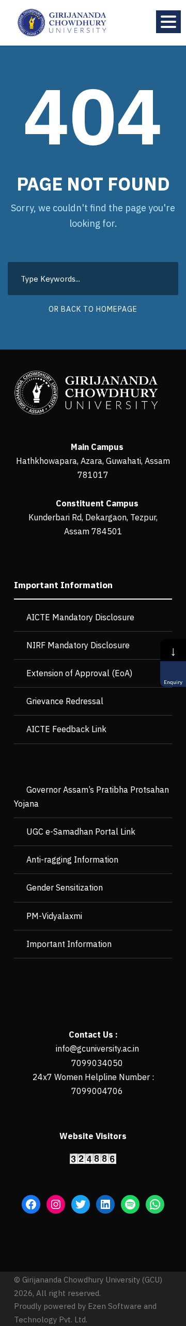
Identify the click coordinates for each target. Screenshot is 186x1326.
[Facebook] (31, 1204)
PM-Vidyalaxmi (54, 916)
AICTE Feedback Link (66, 729)
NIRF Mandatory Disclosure (78, 645)
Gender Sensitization (64, 887)
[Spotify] (130, 1204)
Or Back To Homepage (93, 309)
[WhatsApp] (155, 1204)
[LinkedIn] (105, 1204)
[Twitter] (80, 1204)
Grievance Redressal (64, 701)
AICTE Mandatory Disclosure (80, 617)
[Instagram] (56, 1204)
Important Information (69, 944)
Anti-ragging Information (72, 859)
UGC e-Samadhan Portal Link (80, 831)
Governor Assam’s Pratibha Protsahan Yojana (91, 796)
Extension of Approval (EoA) (79, 673)
